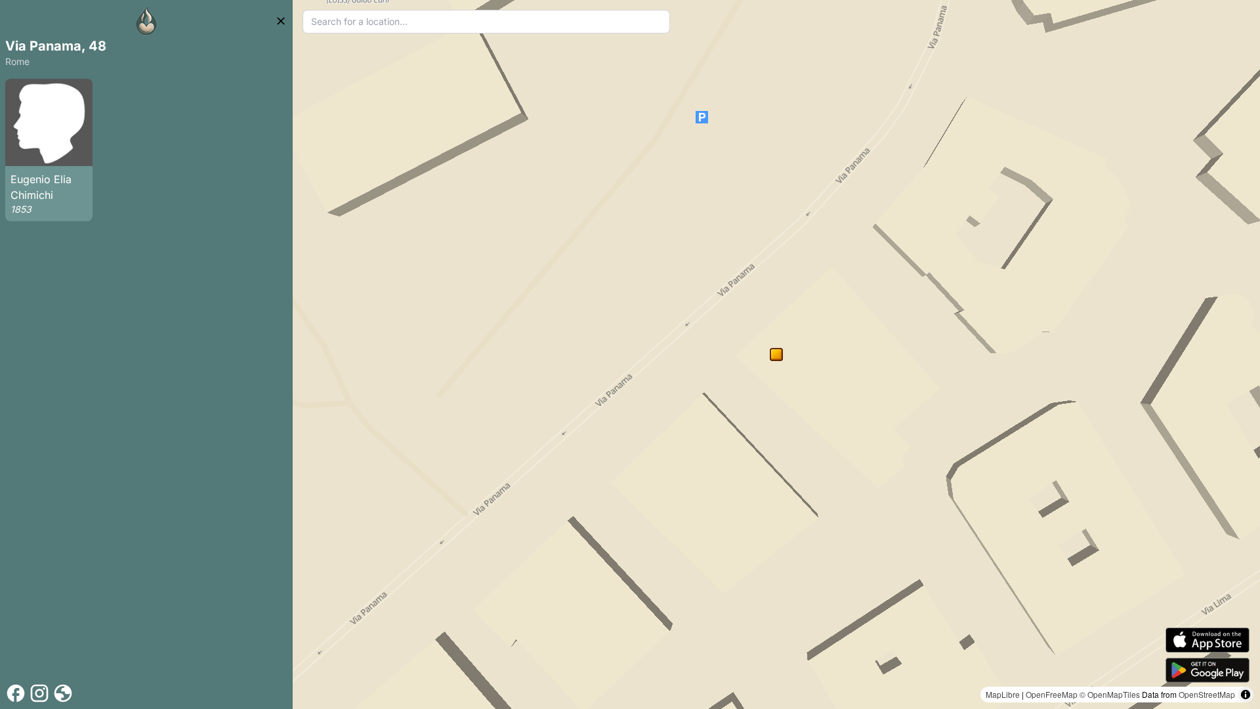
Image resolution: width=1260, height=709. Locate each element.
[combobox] (486, 22)
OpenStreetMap (1207, 694)
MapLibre (1003, 694)
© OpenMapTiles (1110, 694)
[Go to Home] (146, 21)
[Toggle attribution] (1245, 694)
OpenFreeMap (1052, 694)
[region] (776, 354)
